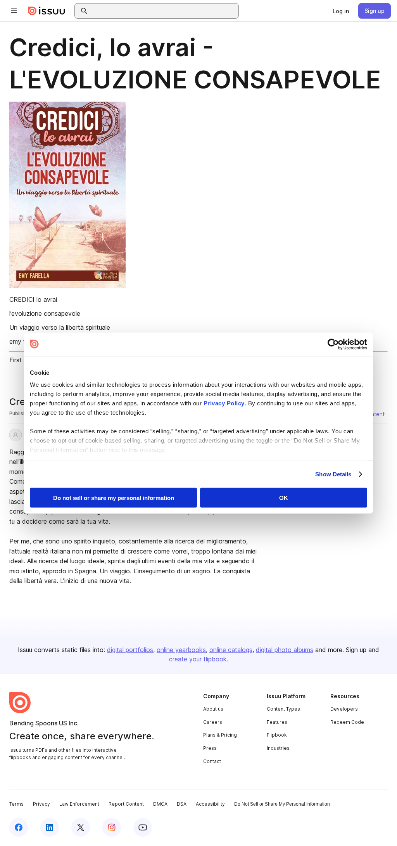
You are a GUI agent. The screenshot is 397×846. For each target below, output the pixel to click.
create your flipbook (198, 659)
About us (213, 709)
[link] (340, 11)
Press (210, 748)
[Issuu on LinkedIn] (49, 827)
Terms (16, 804)
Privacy (41, 804)
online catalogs (230, 650)
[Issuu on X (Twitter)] (80, 827)
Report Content (126, 804)
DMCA (160, 804)
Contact (212, 761)
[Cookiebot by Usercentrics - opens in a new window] (333, 344)
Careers (212, 722)
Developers (344, 709)
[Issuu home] (46, 11)
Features (277, 722)
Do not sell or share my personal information (113, 497)
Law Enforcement (79, 804)
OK (283, 497)
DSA (181, 804)
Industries (278, 748)
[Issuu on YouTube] (142, 827)
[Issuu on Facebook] (18, 827)
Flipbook (277, 735)
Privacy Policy (224, 403)
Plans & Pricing (220, 735)
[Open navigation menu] (14, 11)
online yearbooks (181, 650)
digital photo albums (284, 650)
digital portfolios (130, 650)
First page (23, 360)
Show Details (333, 474)
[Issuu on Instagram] (111, 827)
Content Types (283, 709)
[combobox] (163, 10)
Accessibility (210, 804)
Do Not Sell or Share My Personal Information (282, 804)
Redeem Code (347, 722)
